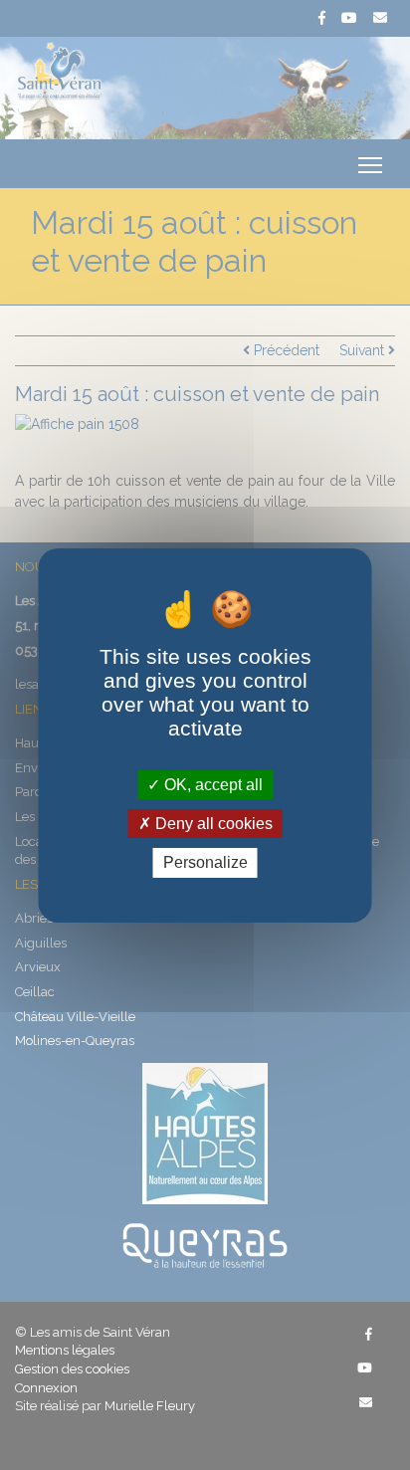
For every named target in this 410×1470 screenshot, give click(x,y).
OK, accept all (211, 784)
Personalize (205, 862)
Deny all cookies (212, 823)
